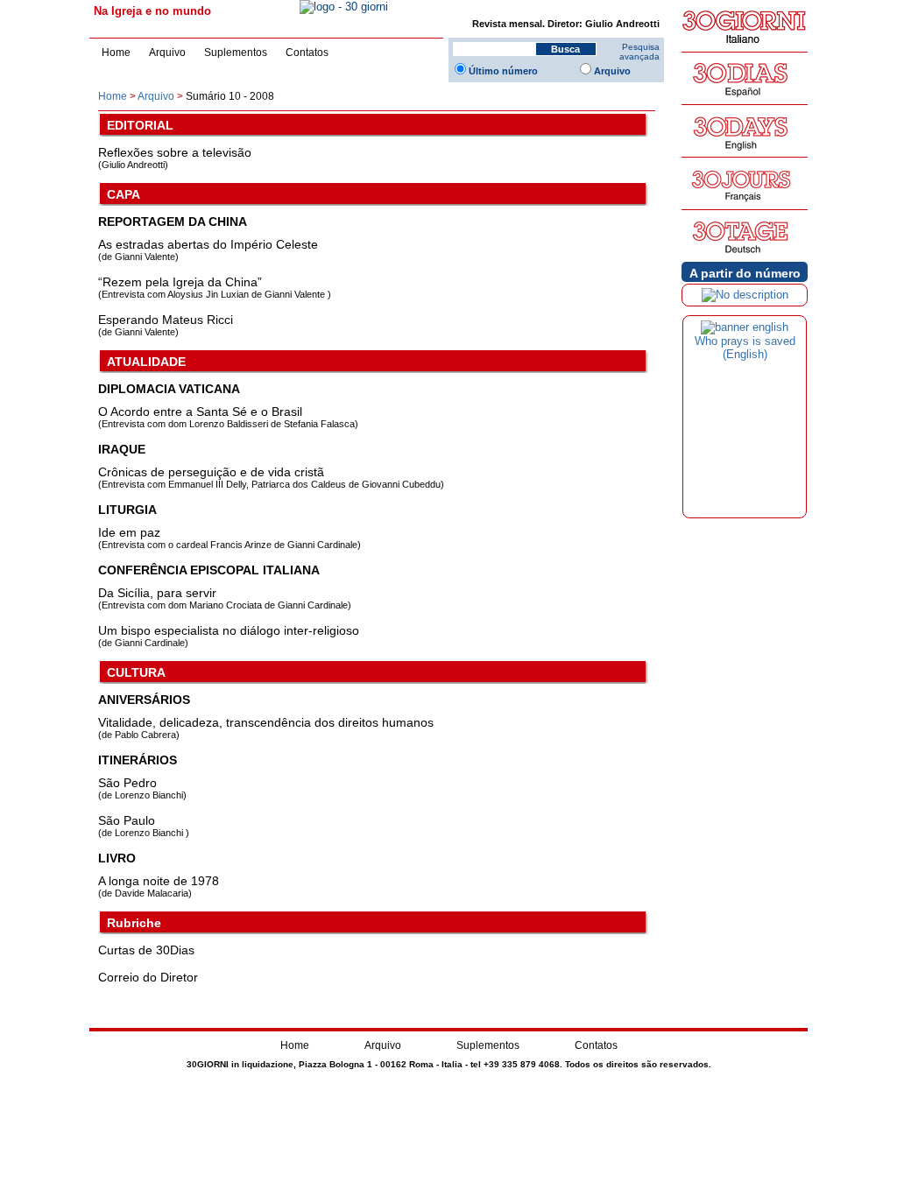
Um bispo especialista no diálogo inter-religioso (228, 630)
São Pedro (127, 783)
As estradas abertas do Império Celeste (208, 244)
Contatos (307, 52)
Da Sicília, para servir (157, 593)
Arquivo (167, 52)
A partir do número (745, 273)
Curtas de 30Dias (146, 950)
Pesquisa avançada (639, 51)
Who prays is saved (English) (745, 347)
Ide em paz (129, 532)
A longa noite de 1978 (158, 881)
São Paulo (126, 820)
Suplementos (235, 52)
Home (116, 52)
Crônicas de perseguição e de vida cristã (211, 472)
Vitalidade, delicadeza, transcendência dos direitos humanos (266, 722)
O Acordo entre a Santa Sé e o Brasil (200, 412)
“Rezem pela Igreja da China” (180, 282)
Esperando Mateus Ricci (165, 320)
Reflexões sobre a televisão (174, 152)
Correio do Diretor (148, 977)
